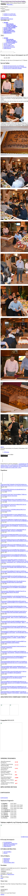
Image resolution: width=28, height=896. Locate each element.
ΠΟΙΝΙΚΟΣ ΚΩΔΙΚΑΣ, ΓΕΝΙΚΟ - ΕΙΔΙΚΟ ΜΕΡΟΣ (13, 637)
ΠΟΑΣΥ (5, 853)
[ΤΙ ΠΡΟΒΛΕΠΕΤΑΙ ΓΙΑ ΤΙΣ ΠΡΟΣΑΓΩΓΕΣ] (13, 676)
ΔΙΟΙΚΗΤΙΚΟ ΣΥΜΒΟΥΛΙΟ (10, 843)
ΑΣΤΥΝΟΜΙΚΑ (7, 851)
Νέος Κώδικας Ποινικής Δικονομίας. (9, 495)
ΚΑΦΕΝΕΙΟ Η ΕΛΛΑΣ (9, 47)
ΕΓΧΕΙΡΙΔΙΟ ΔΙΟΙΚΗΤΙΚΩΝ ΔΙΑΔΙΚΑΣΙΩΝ (11, 582)
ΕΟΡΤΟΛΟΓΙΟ (4, 797)
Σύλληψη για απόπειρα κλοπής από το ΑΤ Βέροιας (14, 67)
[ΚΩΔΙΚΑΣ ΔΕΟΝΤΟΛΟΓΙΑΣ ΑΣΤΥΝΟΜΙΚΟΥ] (13, 656)
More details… (10, 4)
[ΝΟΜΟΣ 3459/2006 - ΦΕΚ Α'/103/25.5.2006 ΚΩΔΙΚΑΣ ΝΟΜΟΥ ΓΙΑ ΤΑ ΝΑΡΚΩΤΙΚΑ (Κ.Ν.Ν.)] (13, 616)
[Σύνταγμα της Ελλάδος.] (13, 509)
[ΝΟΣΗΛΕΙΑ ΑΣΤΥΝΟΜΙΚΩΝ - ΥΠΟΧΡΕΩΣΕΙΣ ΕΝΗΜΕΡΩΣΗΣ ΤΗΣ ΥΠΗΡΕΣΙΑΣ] (13, 544)
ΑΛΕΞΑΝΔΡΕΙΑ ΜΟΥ (9, 862)
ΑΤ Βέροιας (6, 452)
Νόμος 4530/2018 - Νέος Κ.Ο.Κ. (8, 505)
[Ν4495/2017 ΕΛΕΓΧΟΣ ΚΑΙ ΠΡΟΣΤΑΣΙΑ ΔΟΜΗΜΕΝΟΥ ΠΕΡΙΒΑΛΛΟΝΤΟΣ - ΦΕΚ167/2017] (13, 519)
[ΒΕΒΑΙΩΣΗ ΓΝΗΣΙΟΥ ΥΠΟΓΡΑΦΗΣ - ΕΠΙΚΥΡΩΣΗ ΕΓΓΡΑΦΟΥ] (13, 691)
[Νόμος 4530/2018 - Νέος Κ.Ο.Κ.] (13, 504)
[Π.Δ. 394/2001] (13, 499)
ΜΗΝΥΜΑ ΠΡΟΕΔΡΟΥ (9, 845)
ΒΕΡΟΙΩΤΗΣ (6, 858)
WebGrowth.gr (10, 874)
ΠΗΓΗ (2, 447)
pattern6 (2, 894)
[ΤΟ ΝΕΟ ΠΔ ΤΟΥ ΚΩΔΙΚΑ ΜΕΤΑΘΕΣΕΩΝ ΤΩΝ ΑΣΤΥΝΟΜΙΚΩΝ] (13, 566)
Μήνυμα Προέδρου (11, 40)
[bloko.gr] (14, 715)
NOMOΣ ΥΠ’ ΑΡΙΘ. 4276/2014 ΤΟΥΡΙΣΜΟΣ (11, 531)
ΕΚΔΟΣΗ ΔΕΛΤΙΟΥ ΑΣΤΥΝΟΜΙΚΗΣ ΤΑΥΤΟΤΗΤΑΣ (14, 556)
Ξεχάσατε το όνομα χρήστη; (9, 15)
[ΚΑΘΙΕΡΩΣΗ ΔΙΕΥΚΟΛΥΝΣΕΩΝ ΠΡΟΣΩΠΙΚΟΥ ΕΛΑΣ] (13, 549)
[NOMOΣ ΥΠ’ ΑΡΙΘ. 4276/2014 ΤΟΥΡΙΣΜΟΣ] (13, 529)
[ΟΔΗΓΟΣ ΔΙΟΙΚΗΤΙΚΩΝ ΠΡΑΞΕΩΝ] (13, 591)
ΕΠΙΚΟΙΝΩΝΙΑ (7, 48)
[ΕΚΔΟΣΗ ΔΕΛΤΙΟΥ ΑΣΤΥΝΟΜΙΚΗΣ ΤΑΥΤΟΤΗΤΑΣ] (13, 554)
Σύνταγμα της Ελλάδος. (6, 510)
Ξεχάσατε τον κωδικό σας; (9, 13)
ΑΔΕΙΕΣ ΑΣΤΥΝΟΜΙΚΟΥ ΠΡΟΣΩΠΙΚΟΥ (11, 672)
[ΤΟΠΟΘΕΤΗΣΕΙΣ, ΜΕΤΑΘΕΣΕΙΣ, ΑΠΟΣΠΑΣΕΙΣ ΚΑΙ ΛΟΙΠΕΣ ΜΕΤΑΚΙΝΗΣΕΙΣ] (13, 666)
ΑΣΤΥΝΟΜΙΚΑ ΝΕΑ (8, 45)
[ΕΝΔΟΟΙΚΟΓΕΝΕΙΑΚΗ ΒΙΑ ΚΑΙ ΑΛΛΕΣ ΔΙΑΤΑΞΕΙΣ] (14, 661)
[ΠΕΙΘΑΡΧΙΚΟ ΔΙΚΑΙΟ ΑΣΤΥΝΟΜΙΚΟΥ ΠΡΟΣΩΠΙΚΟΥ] (13, 681)
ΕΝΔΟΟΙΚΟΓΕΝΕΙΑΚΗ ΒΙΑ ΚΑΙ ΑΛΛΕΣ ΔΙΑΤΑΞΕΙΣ (14, 662)
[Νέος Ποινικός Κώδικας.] (13, 489)
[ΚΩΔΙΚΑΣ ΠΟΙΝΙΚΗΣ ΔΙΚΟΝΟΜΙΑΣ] (13, 641)
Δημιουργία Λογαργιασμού (7, 18)
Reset (2, 878)
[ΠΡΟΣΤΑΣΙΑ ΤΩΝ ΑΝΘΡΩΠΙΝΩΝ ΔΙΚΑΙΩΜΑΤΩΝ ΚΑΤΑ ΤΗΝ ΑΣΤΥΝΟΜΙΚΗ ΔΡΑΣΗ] (13, 686)
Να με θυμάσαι (5, 9)
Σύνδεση (3, 11)
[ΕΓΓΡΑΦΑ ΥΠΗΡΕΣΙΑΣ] (13, 646)
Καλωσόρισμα (9, 39)
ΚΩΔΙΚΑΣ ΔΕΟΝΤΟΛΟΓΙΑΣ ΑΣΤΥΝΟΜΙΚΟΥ (12, 657)
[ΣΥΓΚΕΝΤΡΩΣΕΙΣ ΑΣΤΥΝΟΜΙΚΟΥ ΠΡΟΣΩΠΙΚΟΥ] (13, 586)
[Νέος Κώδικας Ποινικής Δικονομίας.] (14, 494)
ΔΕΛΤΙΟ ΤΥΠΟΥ (7, 44)
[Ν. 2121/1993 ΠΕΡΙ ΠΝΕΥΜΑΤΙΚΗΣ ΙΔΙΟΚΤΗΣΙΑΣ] (14, 611)
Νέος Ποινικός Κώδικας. (6, 490)
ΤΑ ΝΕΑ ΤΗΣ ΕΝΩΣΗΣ (9, 43)
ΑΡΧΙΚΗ (5, 38)
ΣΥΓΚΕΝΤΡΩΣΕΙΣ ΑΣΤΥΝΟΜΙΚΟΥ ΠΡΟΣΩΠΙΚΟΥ (13, 587)
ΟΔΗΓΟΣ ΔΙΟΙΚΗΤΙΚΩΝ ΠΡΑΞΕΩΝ (10, 592)
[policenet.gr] (5, 715)
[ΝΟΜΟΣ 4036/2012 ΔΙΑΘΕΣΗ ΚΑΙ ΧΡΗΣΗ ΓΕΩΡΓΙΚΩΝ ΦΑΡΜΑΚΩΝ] (13, 534)
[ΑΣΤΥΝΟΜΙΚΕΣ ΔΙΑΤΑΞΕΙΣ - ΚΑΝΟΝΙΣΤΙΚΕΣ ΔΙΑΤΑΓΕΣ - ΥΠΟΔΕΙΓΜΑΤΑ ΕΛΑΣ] (13, 631)
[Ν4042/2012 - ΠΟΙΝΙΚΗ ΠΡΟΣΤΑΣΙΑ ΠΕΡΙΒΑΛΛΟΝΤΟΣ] (13, 539)
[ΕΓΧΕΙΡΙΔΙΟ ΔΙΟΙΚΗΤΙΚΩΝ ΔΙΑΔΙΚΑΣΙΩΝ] (13, 581)
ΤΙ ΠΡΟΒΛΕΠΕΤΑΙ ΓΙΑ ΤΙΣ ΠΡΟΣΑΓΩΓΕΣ (11, 677)
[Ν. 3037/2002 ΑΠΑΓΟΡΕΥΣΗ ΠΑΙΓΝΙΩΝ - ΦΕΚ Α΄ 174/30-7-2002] (13, 621)
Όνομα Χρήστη (4, 6)
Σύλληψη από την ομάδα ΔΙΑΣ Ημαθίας (12, 68)
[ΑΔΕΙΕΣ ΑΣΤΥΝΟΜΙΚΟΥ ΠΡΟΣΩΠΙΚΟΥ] (13, 671)
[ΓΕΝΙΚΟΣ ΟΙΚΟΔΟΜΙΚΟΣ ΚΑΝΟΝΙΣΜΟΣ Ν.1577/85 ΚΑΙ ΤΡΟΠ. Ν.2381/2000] (13, 606)
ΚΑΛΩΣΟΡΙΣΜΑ (7, 842)
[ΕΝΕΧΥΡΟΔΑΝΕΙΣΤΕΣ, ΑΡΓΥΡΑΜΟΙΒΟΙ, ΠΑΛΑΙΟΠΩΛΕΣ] (13, 596)
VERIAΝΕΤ (6, 860)
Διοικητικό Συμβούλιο (11, 41)
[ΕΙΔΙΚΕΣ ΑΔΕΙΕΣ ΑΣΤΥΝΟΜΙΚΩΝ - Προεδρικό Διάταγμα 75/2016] (13, 524)
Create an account (5, 17)
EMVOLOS (6, 861)
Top (1, 875)
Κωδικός (3, 8)
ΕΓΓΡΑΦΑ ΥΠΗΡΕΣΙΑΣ (6, 647)
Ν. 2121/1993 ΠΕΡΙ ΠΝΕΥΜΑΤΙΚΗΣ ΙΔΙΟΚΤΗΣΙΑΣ (13, 612)
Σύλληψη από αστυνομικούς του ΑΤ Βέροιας (13, 65)
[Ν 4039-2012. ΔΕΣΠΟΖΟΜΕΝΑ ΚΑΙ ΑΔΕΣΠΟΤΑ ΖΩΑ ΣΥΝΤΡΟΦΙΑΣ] (13, 601)
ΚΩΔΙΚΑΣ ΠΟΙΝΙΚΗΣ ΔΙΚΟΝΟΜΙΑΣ (10, 642)
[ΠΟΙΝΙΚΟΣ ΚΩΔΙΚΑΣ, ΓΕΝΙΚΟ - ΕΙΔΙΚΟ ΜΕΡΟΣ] (13, 636)
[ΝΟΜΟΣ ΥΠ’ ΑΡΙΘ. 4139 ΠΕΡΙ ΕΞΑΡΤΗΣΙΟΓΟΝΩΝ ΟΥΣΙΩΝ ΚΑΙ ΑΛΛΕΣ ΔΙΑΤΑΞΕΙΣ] (13, 576)
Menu (2, 35)
